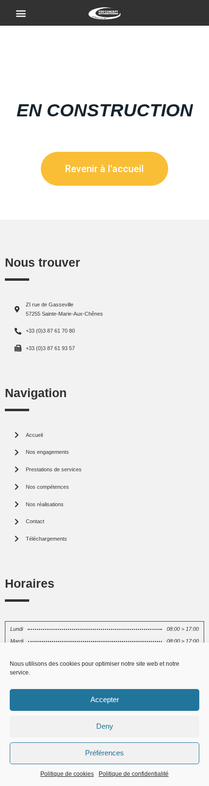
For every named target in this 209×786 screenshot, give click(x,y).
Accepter (104, 699)
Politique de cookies (67, 773)
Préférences (104, 753)
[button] (21, 13)
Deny (104, 726)
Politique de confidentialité (134, 773)
